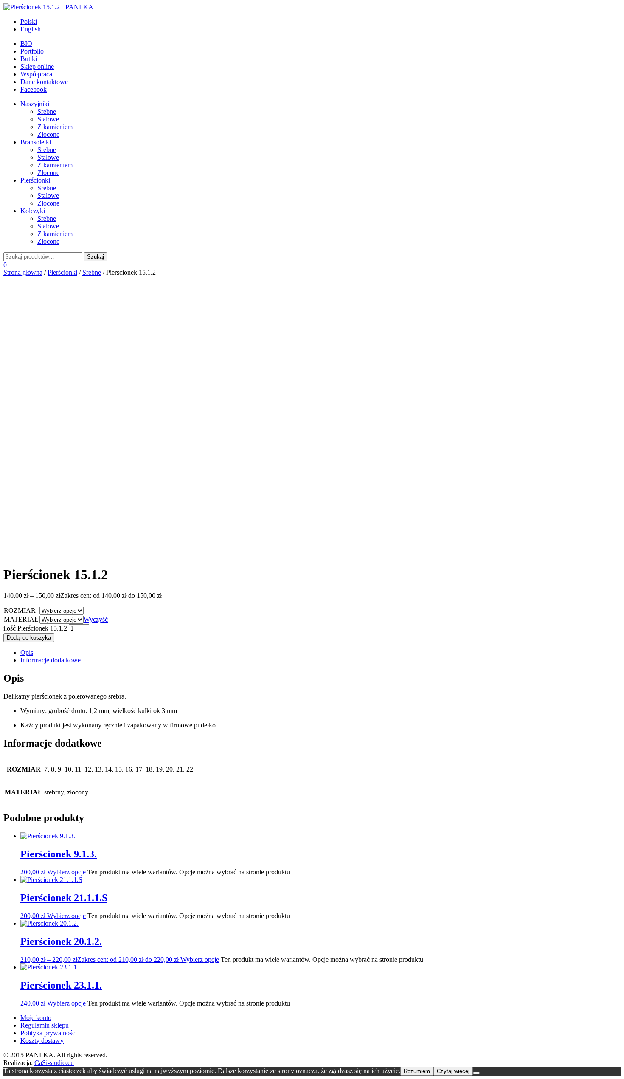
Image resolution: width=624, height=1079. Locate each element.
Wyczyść (96, 619)
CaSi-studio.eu (54, 1062)
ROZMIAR (20, 610)
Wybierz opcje (66, 872)
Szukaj (95, 257)
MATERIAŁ (21, 619)
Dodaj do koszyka (29, 637)
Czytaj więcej (453, 1071)
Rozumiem (417, 1071)
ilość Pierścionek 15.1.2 (35, 628)
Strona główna (22, 272)
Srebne (91, 272)
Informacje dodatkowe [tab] (50, 660)
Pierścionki (62, 272)
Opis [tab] (26, 652)
